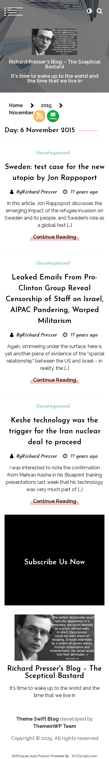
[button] (89, 10)
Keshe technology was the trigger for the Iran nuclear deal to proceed (55, 431)
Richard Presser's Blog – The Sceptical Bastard (55, 64)
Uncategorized (53, 153)
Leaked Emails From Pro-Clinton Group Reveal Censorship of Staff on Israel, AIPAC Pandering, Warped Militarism (55, 299)
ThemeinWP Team (54, 726)
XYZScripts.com (84, 756)
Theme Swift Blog (37, 719)
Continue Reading (54, 237)
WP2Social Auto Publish (31, 756)
